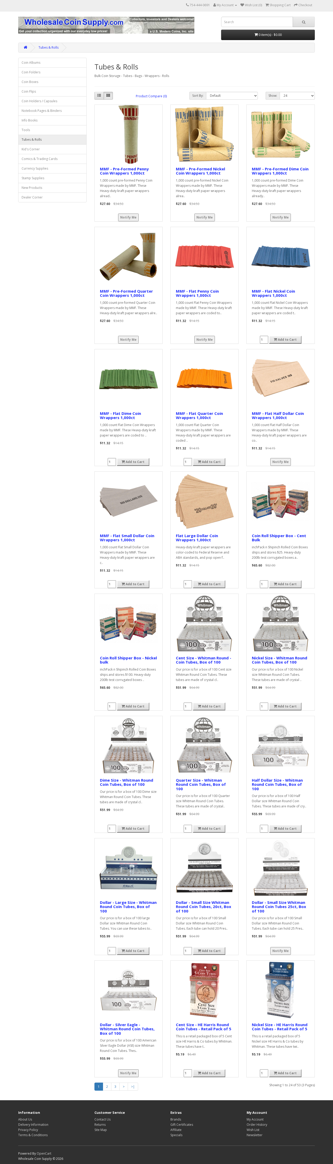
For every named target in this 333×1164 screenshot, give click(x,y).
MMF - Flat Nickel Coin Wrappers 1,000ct (273, 293)
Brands (175, 1119)
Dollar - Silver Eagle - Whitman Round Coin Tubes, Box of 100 (127, 1029)
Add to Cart (287, 339)
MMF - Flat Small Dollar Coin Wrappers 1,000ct (127, 538)
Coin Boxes (30, 82)
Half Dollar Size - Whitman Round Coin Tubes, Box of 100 (277, 784)
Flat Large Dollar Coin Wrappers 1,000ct (197, 538)
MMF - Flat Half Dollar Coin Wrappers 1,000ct (278, 415)
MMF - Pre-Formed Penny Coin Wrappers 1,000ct (124, 171)
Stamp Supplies (33, 178)
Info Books (29, 120)
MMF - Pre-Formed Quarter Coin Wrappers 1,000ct (126, 293)
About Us (25, 1119)
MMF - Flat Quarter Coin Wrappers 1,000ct (199, 415)
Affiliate (176, 1130)
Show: (272, 95)
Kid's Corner (31, 149)
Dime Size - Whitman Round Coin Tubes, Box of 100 (126, 782)
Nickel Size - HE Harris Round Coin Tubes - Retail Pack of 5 (280, 1027)
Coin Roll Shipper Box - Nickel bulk (128, 660)
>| (133, 1086)
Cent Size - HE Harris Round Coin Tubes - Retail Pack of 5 (203, 1027)
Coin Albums (31, 62)
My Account (255, 1119)
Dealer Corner (32, 197)
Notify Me (128, 217)
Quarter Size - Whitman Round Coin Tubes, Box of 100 (201, 784)
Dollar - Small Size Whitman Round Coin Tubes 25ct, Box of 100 (279, 907)
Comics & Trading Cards (39, 159)
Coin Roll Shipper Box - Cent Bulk (279, 538)
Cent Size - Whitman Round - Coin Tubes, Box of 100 (203, 660)
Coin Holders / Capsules (39, 101)
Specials (176, 1135)
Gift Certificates (181, 1124)
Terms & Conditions (33, 1135)
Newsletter (254, 1135)
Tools (26, 130)
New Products (32, 187)
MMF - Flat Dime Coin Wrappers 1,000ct (120, 415)
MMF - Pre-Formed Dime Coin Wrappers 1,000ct (280, 171)
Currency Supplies (35, 168)
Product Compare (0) (151, 96)
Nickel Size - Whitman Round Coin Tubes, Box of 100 (279, 660)
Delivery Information (33, 1124)
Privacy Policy (28, 1130)
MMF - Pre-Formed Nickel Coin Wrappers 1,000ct (200, 171)
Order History (257, 1124)
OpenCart (44, 1153)
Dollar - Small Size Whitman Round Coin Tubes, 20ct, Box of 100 (203, 907)
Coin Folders (31, 72)
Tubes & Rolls (49, 47)
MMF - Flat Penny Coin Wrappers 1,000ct (197, 293)
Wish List (253, 1130)
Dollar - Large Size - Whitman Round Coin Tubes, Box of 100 (128, 907)
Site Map (100, 1130)
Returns (100, 1124)
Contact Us (102, 1119)
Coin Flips (29, 91)
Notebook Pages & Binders (42, 110)
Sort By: (197, 95)
